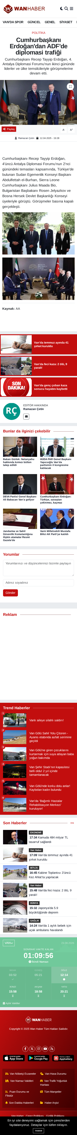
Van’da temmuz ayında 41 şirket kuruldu (51, 857)
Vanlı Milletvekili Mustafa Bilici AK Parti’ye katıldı (55, 533)
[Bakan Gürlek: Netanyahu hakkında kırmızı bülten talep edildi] (20, 446)
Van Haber (36, 850)
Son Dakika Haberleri (21, 1102)
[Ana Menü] (71, 9)
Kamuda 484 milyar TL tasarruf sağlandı (48, 840)
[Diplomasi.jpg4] (38, 233)
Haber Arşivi (52, 1102)
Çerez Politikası (35, 1116)
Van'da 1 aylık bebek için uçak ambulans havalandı (50, 928)
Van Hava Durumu (55, 1073)
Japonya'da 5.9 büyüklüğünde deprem (43, 910)
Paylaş (11, 129)
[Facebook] (25, 1049)
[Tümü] (72, 823)
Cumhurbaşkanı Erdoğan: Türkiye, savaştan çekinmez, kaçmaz (55, 499)
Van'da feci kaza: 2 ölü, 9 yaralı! (50, 893)
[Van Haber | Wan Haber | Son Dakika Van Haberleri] (24, 9)
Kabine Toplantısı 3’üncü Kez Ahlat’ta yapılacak (50, 875)
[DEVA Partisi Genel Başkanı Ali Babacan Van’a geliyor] (20, 484)
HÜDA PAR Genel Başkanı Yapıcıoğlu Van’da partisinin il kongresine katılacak (55, 463)
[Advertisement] (38, 658)
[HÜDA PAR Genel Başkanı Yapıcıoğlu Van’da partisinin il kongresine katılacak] (57, 446)
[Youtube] (45, 1049)
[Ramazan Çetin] (11, 411)
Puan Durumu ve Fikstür (17, 1093)
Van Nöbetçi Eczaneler (23, 1073)
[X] (32, 1049)
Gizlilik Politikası (55, 1116)
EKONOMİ (35, 832)
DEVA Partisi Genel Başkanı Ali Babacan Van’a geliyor (19, 498)
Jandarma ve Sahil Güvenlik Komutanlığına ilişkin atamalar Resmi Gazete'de (18, 535)
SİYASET (65, 22)
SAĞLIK (34, 920)
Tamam (38, 1131)
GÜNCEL (34, 22)
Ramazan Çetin (26, 138)
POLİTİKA (38, 33)
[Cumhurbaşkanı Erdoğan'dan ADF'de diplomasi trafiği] (38, 102)
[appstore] (13, 1059)
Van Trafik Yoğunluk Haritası (53, 1082)
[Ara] (66, 9)
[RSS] (52, 1049)
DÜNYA (34, 903)
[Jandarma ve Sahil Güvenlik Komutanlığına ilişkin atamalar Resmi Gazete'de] (20, 518)
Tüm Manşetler (52, 1091)
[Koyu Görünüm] (61, 9)
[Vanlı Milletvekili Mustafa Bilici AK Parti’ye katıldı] (57, 518)
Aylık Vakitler (13, 1003)
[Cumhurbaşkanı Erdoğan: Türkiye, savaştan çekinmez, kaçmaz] (57, 484)
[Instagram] (39, 1049)
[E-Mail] (26, 417)
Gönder (10, 592)
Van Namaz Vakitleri (21, 1080)
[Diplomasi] (38, 278)
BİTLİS (34, 867)
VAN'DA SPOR (13, 22)
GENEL (50, 22)
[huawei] (63, 1059)
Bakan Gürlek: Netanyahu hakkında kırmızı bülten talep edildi (18, 462)
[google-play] (38, 1059)
